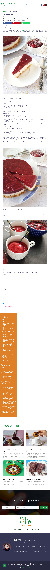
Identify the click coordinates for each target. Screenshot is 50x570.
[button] (7, 23)
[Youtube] (44, 5)
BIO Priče (19, 6)
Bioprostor (5, 11)
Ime (4, 289)
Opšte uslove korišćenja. (26, 567)
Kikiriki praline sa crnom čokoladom (13, 479)
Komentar (6, 274)
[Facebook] (41, 5)
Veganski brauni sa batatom (34, 479)
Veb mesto (6, 299)
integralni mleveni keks (28, 30)
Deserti (6, 16)
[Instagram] (46, 5)
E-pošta (5, 294)
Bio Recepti (12, 6)
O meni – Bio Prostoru (14, 3)
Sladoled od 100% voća (34, 214)
